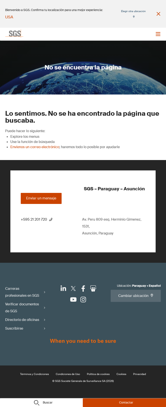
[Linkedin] (63, 288)
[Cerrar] (158, 13)
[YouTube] (73, 299)
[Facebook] (83, 288)
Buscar (48, 402)
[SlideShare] (93, 288)
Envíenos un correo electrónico (34, 147)
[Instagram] (83, 299)
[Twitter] (73, 288)
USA (9, 17)
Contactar (126, 402)
